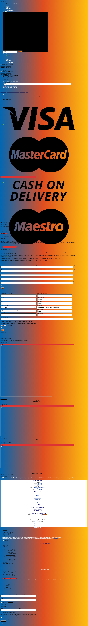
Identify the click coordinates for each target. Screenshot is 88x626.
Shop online (6, 78)
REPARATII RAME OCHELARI (10, 87)
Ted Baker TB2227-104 (37, 401)
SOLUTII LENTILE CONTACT (10, 86)
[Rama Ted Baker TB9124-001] (18, 123)
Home (5, 70)
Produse (5, 73)
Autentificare (10, 602)
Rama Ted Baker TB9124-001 (37, 441)
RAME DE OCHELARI (10, 555)
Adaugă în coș (3, 233)
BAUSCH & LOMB (12, 551)
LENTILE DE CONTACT (8, 84)
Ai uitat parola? (3, 604)
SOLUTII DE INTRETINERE (11, 556)
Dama (27, 92)
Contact (6, 79)
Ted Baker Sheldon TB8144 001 (37, 473)
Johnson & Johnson (12, 553)
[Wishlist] (1, 437)
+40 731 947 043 (14, 3)
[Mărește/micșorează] (2, 623)
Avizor (9, 558)
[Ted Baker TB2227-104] (29, 174)
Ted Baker (22, 92)
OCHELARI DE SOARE (8, 83)
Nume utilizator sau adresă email (19, 594)
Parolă (19, 598)
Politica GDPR (37, 499)
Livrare (37, 495)
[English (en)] (9, 55)
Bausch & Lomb (11, 559)
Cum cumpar (37, 493)
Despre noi (6, 71)
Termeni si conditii (37, 498)
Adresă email (19, 608)
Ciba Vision (10, 552)
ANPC (38, 502)
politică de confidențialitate (30, 615)
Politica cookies (37, 501)
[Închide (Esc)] (1, 623)
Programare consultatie (10, 75)
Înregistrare (3, 621)
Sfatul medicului (8, 76)
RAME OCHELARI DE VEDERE (10, 82)
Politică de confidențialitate (37, 496)
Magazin (5, 74)
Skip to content (4, 1)
